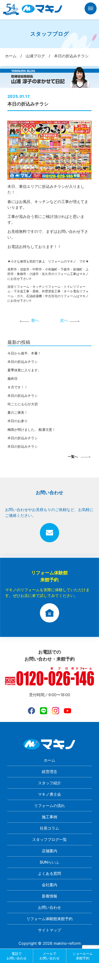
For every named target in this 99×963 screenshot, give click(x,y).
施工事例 (49, 816)
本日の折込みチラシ (22, 362)
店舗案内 (49, 850)
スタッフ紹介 (49, 782)
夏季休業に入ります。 (24, 370)
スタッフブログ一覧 (49, 839)
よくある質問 (49, 873)
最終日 (12, 378)
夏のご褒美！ (17, 412)
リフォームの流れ (49, 805)
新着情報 (49, 896)
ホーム (49, 760)
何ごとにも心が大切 (22, 404)
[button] (91, 9)
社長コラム (49, 828)
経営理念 (49, 771)
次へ (64, 320)
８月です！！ (17, 387)
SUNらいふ (49, 862)
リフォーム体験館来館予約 (49, 918)
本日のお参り (17, 421)
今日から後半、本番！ (24, 353)
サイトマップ (49, 930)
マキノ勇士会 (49, 794)
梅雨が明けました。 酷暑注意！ (31, 429)
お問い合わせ (49, 907)
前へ (35, 320)
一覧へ (73, 456)
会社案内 (49, 884)
